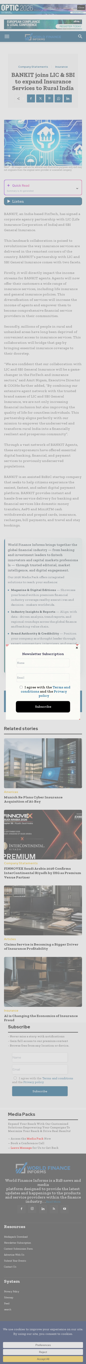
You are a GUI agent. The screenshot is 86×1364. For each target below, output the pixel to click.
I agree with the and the (45, 691)
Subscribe (43, 707)
